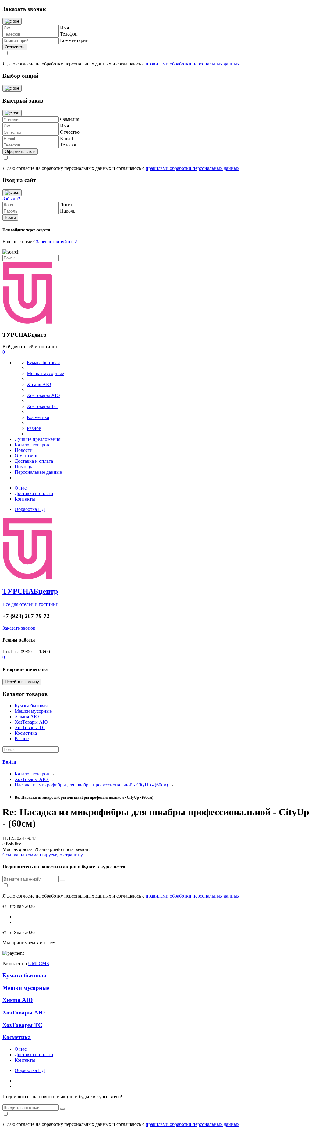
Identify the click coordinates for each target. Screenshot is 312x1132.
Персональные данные (38, 472)
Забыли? (11, 198)
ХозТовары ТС (42, 406)
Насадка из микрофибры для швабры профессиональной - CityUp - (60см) (92, 784)
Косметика (38, 417)
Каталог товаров (32, 444)
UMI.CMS (38, 963)
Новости (24, 450)
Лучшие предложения (37, 439)
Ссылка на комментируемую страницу (42, 854)
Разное (34, 428)
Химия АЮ (39, 384)
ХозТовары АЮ (43, 395)
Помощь (23, 466)
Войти (9, 762)
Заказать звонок (18, 628)
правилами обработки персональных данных (192, 63)
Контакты (25, 498)
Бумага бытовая (43, 362)
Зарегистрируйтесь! (56, 241)
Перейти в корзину (22, 682)
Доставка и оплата (34, 461)
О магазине (26, 455)
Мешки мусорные (45, 373)
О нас (21, 487)
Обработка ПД (30, 509)
